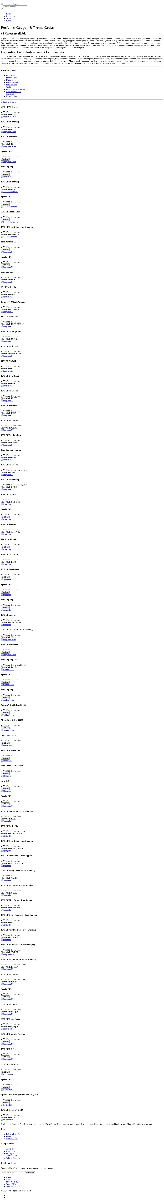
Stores (8, 18)
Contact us (10, 1151)
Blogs (8, 21)
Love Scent (10, 75)
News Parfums (12, 96)
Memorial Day (12, 1139)
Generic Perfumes (13, 92)
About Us (10, 1177)
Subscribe (30, 1173)
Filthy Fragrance (12, 82)
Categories (10, 16)
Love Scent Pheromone (15, 89)
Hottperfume (11, 80)
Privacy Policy (12, 1153)
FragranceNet (11, 78)
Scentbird (10, 94)
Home (8, 14)
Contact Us (10, 1179)
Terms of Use (11, 1156)
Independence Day (13, 1134)
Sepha (8, 87)
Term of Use (11, 1184)
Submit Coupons (13, 1158)
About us (10, 1149)
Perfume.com (11, 85)
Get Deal (5, 159)
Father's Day (11, 1136)
